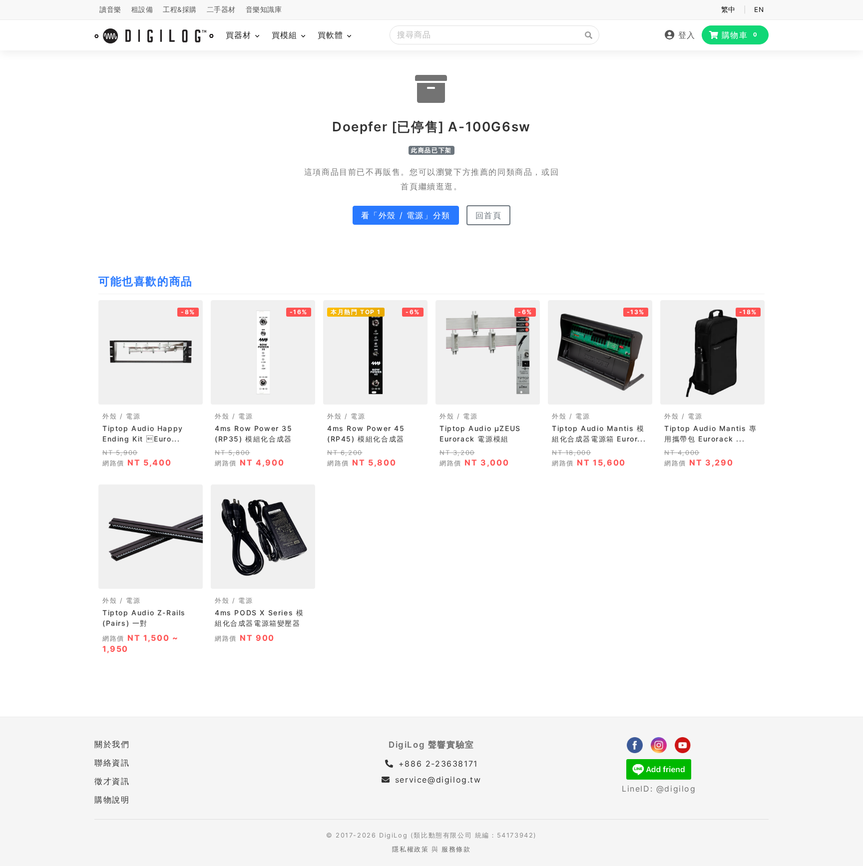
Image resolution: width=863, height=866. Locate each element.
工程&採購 (180, 9)
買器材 (240, 35)
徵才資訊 (111, 781)
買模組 (286, 35)
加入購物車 (150, 394)
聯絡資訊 (111, 763)
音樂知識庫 (264, 9)
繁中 (728, 9)
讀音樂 (110, 9)
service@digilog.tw (438, 780)
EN (759, 9)
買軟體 (332, 35)
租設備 (142, 9)
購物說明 (111, 800)
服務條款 (455, 849)
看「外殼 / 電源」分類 (405, 215)
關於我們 (111, 744)
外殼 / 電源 (121, 416)
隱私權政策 (410, 849)
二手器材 (221, 9)
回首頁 (488, 215)
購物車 (740, 35)
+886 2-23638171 (436, 764)
